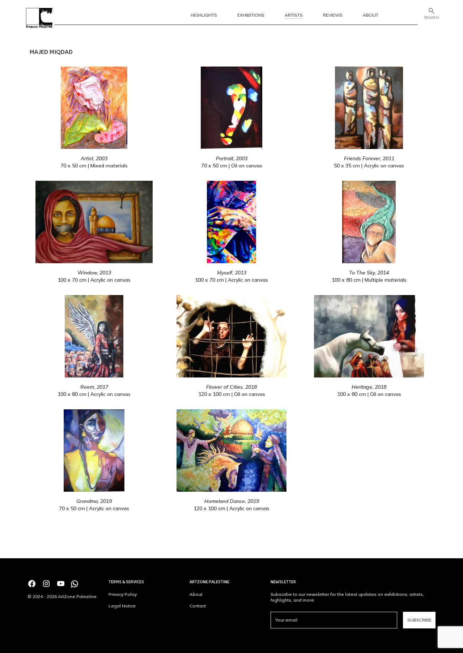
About (196, 594)
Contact (198, 606)
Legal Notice (122, 606)
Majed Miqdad (51, 52)
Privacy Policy (123, 594)
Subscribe (419, 620)
